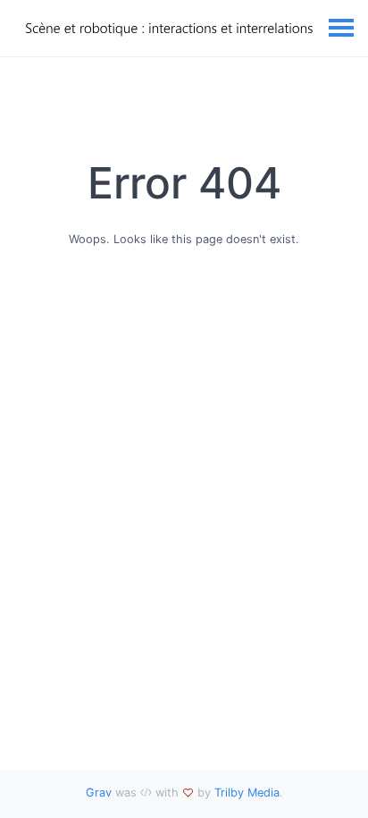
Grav (99, 792)
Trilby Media (247, 792)
